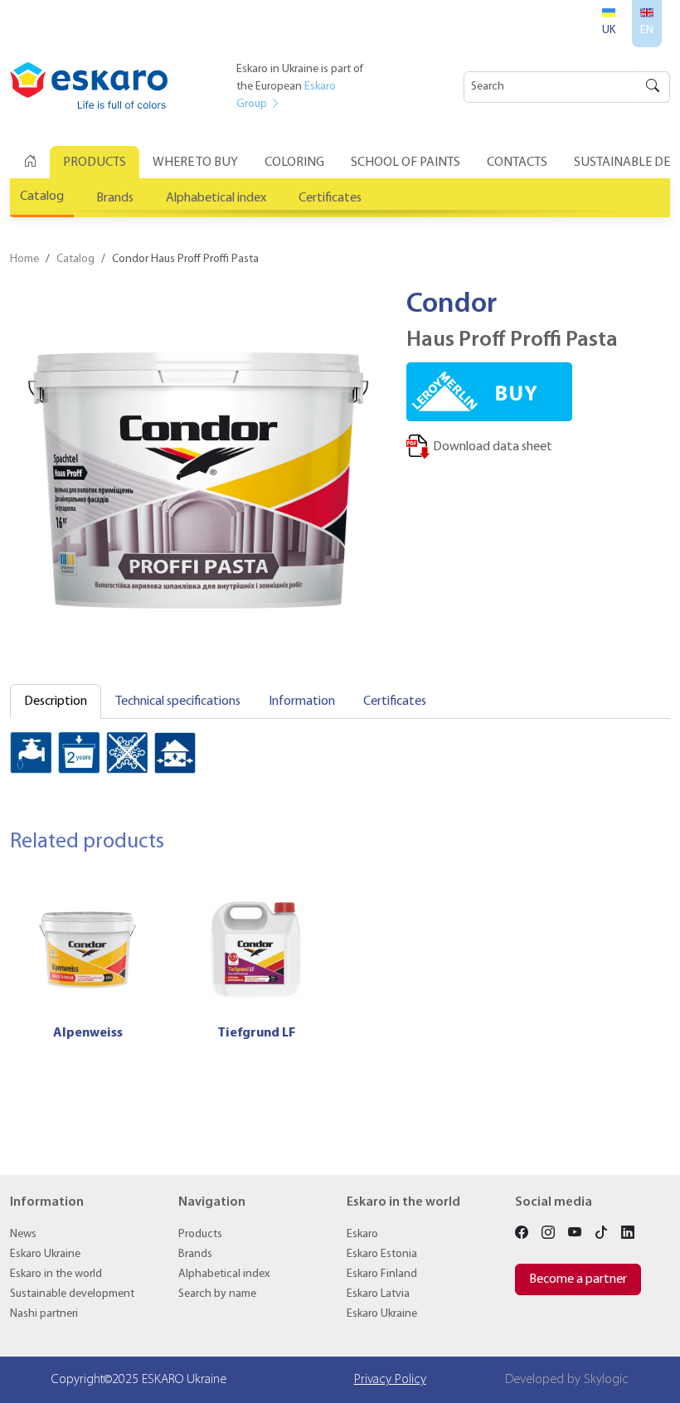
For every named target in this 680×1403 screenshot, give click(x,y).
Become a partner (578, 1279)
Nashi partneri (44, 1314)
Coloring (294, 162)
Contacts (517, 162)
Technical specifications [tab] (177, 701)
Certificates (330, 198)
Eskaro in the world (56, 1274)
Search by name (217, 1294)
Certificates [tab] (394, 701)
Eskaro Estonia (382, 1254)
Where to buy (195, 162)
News (23, 1234)
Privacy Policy (390, 1379)
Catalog (42, 196)
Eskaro (362, 1234)
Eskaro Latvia (378, 1294)
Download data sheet (491, 447)
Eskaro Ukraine (45, 1254)
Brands (115, 198)
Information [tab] (302, 701)
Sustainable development (72, 1294)
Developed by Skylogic (567, 1379)
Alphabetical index (216, 198)
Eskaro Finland (382, 1274)
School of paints (405, 162)
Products (94, 162)
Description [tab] (55, 701)
